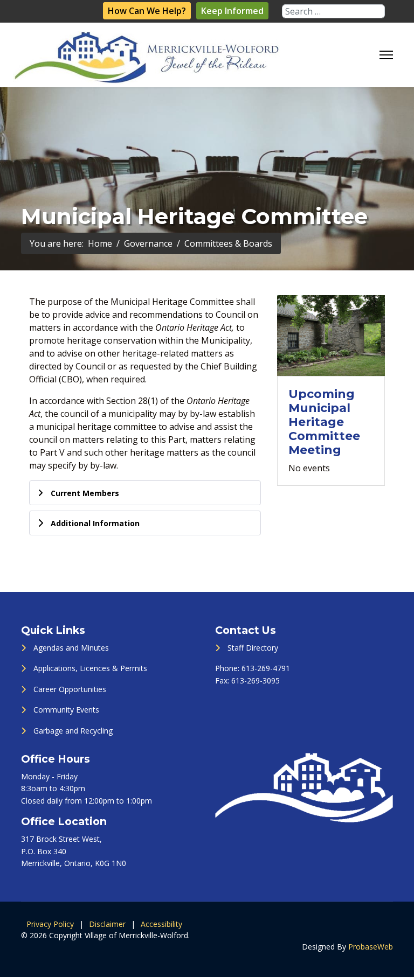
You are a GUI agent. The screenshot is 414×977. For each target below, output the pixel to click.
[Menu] (386, 55)
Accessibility (161, 924)
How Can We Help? (147, 11)
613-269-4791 (266, 668)
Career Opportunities (69, 689)
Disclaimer (107, 924)
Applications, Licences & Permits (90, 668)
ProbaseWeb (370, 946)
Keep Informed (232, 11)
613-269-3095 (255, 680)
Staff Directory (252, 648)
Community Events (66, 709)
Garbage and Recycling (73, 730)
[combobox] (333, 11)
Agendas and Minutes (71, 648)
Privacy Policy (50, 924)
